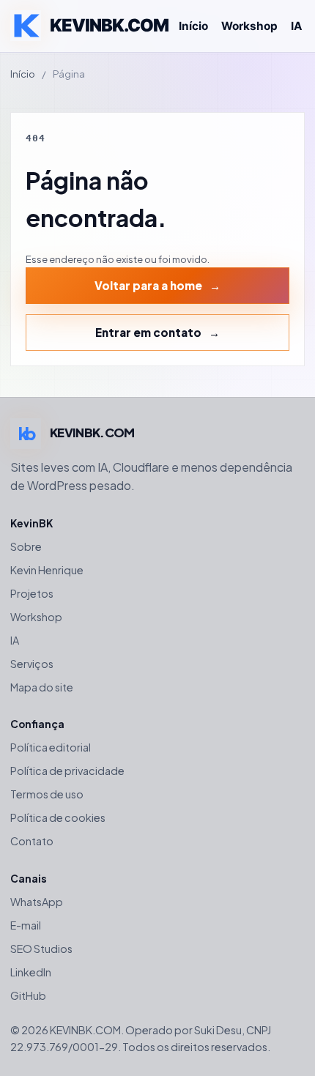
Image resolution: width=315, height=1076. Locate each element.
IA (296, 26)
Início (193, 26)
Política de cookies (57, 817)
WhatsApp (36, 901)
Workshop (249, 26)
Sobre (26, 546)
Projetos (31, 593)
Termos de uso (47, 794)
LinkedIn (30, 972)
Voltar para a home (148, 285)
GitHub (28, 995)
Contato (31, 840)
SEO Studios (41, 948)
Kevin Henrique (47, 569)
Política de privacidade (67, 770)
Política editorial (50, 747)
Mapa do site (41, 687)
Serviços (31, 663)
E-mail (25, 925)
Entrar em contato (148, 332)
